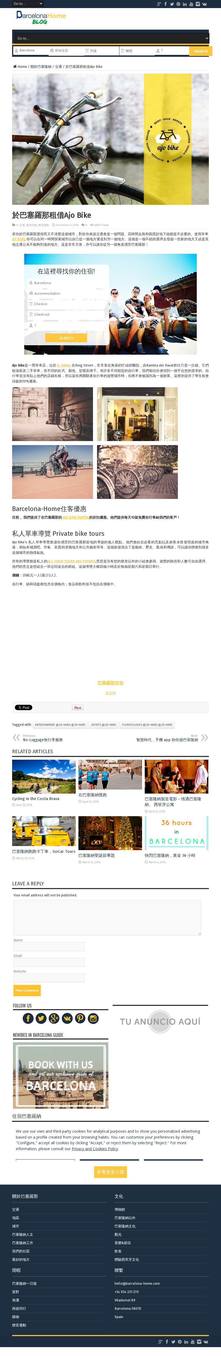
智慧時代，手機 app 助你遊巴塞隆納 (167, 738)
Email (17, 956)
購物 (15, 1317)
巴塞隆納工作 (22, 1243)
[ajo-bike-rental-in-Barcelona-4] (137, 472)
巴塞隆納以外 (125, 1218)
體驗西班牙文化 (127, 1260)
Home (22, 67)
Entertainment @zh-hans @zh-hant (60, 725)
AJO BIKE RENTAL (75, 517)
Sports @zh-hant (103, 725)
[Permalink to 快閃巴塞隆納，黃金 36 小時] (176, 849)
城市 (15, 1226)
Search (201, 51)
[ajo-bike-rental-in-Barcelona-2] (137, 414)
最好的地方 (21, 1260)
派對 (15, 1292)
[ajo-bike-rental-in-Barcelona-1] (52, 414)
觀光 (118, 1234)
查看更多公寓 (110, 1172)
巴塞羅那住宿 (110, 682)
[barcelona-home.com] (41, 20)
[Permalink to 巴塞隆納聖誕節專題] (110, 849)
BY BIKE (18, 239)
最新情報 (31, 225)
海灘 (15, 1300)
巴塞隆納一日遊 (24, 1283)
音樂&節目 (123, 1243)
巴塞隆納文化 (125, 1226)
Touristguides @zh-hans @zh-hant (147, 725)
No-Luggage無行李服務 (43, 738)
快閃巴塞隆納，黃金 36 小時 (170, 855)
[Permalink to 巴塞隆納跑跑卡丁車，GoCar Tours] (44, 845)
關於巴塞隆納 (40, 67)
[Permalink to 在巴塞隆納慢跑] (110, 788)
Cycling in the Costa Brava (35, 798)
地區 (15, 1218)
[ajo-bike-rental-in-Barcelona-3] (52, 472)
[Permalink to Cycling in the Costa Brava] (44, 792)
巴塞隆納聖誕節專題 (96, 855)
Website (19, 971)
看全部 (110, 693)
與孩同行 (19, 1308)
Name (18, 940)
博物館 (120, 1209)
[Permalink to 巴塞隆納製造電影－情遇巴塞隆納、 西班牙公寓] (176, 792)
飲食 (118, 1251)
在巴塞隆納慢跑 (92, 795)
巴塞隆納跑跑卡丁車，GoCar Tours (43, 851)
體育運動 (43, 225)
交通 (58, 67)
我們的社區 (21, 1251)
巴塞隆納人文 (22, 1234)
